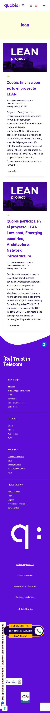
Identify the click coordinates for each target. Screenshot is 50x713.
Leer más (13, 171)
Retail (10, 461)
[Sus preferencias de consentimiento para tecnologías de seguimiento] (5, 708)
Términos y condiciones (25, 597)
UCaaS (10, 395)
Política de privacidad (25, 565)
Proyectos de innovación (18, 504)
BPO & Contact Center (16, 469)
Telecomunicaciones (16, 457)
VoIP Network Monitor (16, 403)
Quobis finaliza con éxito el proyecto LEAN (23, 88)
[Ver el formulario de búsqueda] (23, 5)
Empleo (11, 500)
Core (13, 387)
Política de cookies (25, 575)
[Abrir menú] (44, 5)
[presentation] (25, 57)
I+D (8, 77)
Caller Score (12, 407)
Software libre (13, 508)
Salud (10, 473)
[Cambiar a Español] (36, 5)
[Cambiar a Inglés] (30, 5)
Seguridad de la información (25, 586)
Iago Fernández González (20, 100)
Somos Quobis (14, 492)
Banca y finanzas (14, 465)
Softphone (12, 399)
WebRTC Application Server (19, 391)
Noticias (11, 496)
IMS (9, 387)
